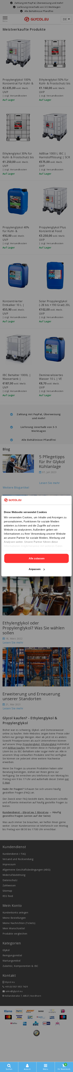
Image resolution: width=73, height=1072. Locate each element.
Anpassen (35, 569)
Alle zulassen (36, 558)
